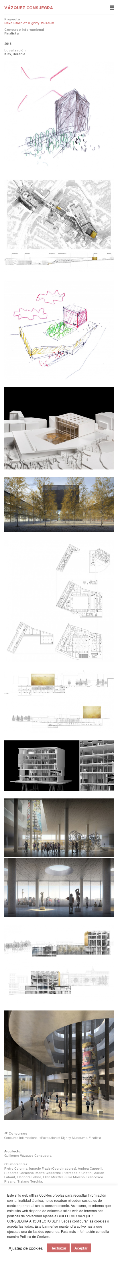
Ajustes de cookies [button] (26, 1248)
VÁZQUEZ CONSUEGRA (28, 7)
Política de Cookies (35, 1236)
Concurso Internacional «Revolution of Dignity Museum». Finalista (52, 1137)
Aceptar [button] (80, 1248)
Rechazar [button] (58, 1248)
